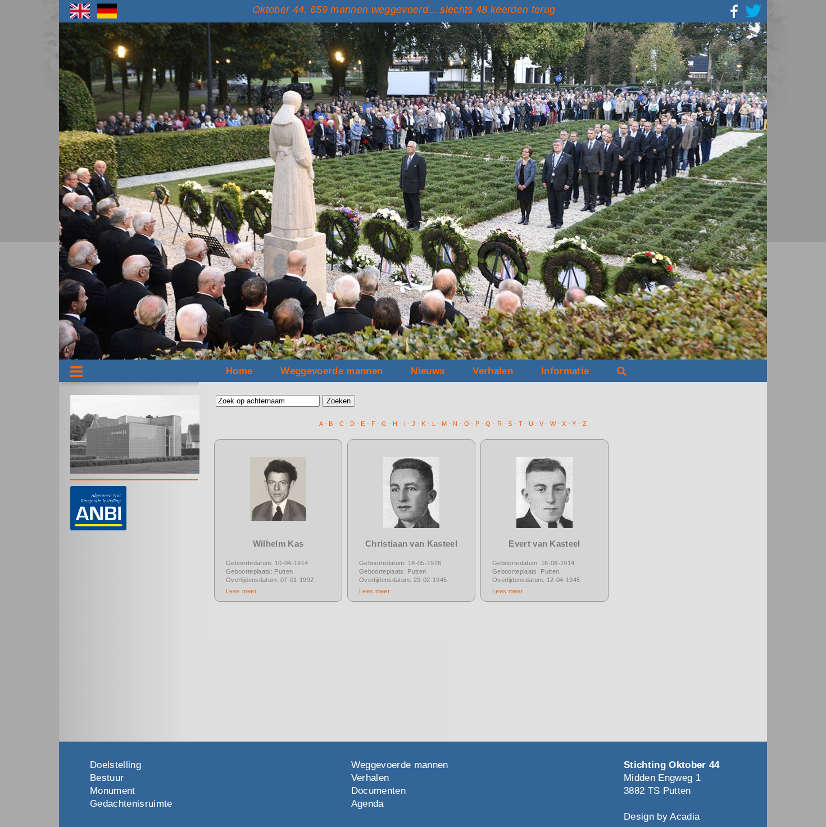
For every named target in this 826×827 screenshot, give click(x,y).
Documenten (378, 790)
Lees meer (241, 591)
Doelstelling (115, 765)
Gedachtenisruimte (131, 803)
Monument (112, 790)
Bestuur (107, 778)
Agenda (367, 803)
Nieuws (427, 371)
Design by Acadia (662, 816)
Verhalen (493, 371)
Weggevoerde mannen (331, 371)
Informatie (565, 371)
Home (239, 371)
